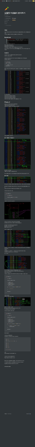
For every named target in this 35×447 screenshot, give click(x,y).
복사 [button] (29, 192)
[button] (3, 1)
